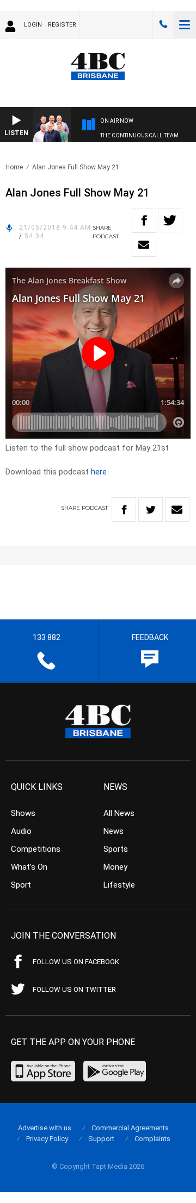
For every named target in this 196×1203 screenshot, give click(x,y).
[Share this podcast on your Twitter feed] (170, 220)
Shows (23, 813)
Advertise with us (44, 1128)
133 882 (163, 24)
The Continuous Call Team (139, 135)
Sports (115, 849)
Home (14, 167)
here (99, 472)
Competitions (35, 849)
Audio (21, 831)
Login (33, 24)
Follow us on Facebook (76, 962)
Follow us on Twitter (74, 989)
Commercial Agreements (130, 1128)
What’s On (29, 867)
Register (62, 24)
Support (101, 1139)
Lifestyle (119, 885)
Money (115, 867)
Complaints (152, 1139)
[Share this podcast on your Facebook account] (144, 220)
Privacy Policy (47, 1139)
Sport (21, 885)
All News (118, 813)
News (113, 831)
